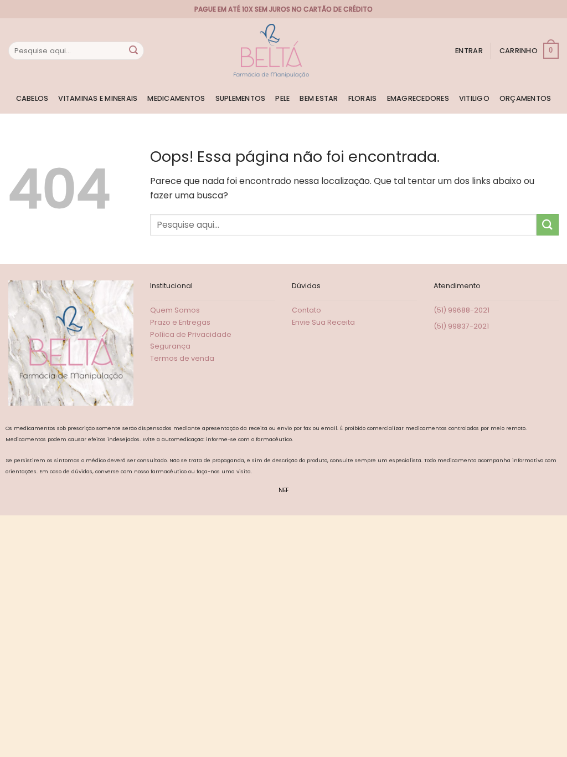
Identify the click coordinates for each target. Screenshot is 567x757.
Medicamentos (176, 98)
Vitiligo (474, 98)
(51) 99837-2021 (461, 326)
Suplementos (240, 98)
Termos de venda (182, 358)
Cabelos (32, 98)
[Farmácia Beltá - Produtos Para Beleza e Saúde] (271, 50)
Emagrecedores (418, 98)
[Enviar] (133, 51)
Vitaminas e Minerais (97, 98)
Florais (362, 98)
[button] (469, 51)
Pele (282, 98)
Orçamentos (525, 98)
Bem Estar (319, 98)
